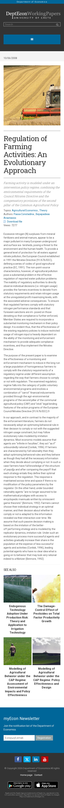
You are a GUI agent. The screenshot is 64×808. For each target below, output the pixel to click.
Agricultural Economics (25, 210)
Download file (14, 221)
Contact (38, 775)
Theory (43, 210)
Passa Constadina (24, 214)
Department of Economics (32, 2)
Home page (26, 775)
